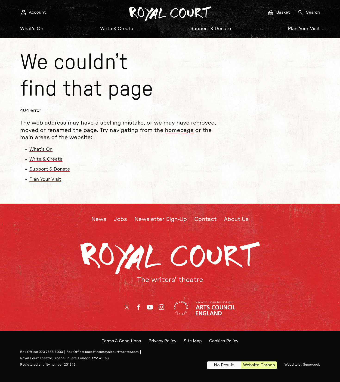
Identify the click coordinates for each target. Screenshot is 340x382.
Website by (301, 364)
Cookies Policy (223, 341)
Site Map (193, 341)
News (98, 219)
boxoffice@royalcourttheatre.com (112, 352)
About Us (236, 219)
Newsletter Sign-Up (160, 219)
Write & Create (116, 28)
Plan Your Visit (304, 28)
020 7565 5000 (51, 352)
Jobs (120, 219)
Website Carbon (259, 365)
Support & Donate (210, 28)
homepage (179, 130)
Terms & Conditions (121, 341)
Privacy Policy (162, 341)
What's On (31, 28)
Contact (205, 219)
